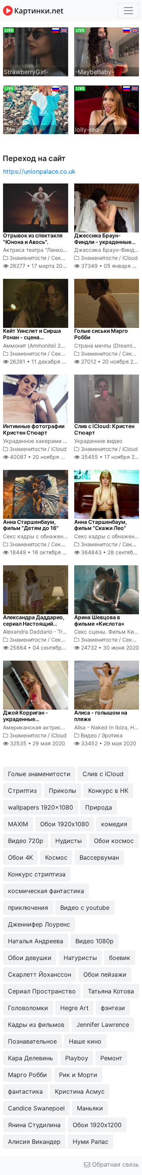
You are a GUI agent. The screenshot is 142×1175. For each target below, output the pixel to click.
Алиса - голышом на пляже (100, 715)
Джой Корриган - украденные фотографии (25, 719)
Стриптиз (22, 790)
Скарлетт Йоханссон (39, 974)
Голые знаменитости (39, 774)
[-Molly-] (35, 109)
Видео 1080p (94, 941)
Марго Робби (27, 1075)
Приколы (62, 790)
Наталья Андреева (35, 941)
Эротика (112, 735)
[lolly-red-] (106, 109)
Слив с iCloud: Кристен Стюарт (104, 429)
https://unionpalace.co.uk (39, 171)
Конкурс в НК (108, 790)
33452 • (108, 743)
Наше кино (85, 1041)
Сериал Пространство (42, 991)
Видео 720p (25, 840)
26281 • (41, 361)
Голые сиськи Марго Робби (101, 333)
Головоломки (28, 1008)
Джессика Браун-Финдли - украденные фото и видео (102, 241)
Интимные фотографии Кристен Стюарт (33, 429)
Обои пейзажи (104, 974)
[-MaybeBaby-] (106, 51)
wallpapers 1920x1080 (40, 807)
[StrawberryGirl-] (35, 51)
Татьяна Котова (111, 991)
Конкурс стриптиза (37, 874)
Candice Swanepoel (36, 1108)
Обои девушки (29, 958)
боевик (119, 958)
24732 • (109, 647)
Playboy (76, 1058)
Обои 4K (20, 857)
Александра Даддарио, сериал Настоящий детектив (33, 623)
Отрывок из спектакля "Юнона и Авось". (32, 238)
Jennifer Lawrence (102, 1024)
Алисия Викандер (34, 1141)
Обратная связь (114, 1164)
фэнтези (113, 1008)
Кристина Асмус (80, 1091)
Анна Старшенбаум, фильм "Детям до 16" (31, 525)
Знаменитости (27, 258)
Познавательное (32, 1041)
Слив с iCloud (103, 774)
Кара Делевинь (30, 1058)
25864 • (43, 647)
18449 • (41, 552)
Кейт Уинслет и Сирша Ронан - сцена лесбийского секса (32, 337)
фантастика (25, 1091)
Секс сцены (66, 258)
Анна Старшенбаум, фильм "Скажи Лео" (100, 525)
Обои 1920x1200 (97, 1125)
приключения (28, 907)
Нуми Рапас (90, 1141)
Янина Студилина (34, 1125)
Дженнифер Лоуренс (39, 924)
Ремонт (111, 1058)
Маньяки (90, 1108)
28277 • (38, 266)
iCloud (130, 258)
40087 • (40, 457)
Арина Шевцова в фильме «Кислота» (99, 620)
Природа (98, 807)
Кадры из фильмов (36, 1024)
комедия (114, 824)
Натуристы (80, 958)
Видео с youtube (84, 907)
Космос (56, 857)
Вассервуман (99, 857)
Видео (89, 735)
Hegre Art (74, 1008)
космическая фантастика (46, 891)
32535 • (36, 743)
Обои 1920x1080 (64, 824)
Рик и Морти (78, 1075)
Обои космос (114, 840)
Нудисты (68, 840)
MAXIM (18, 824)
